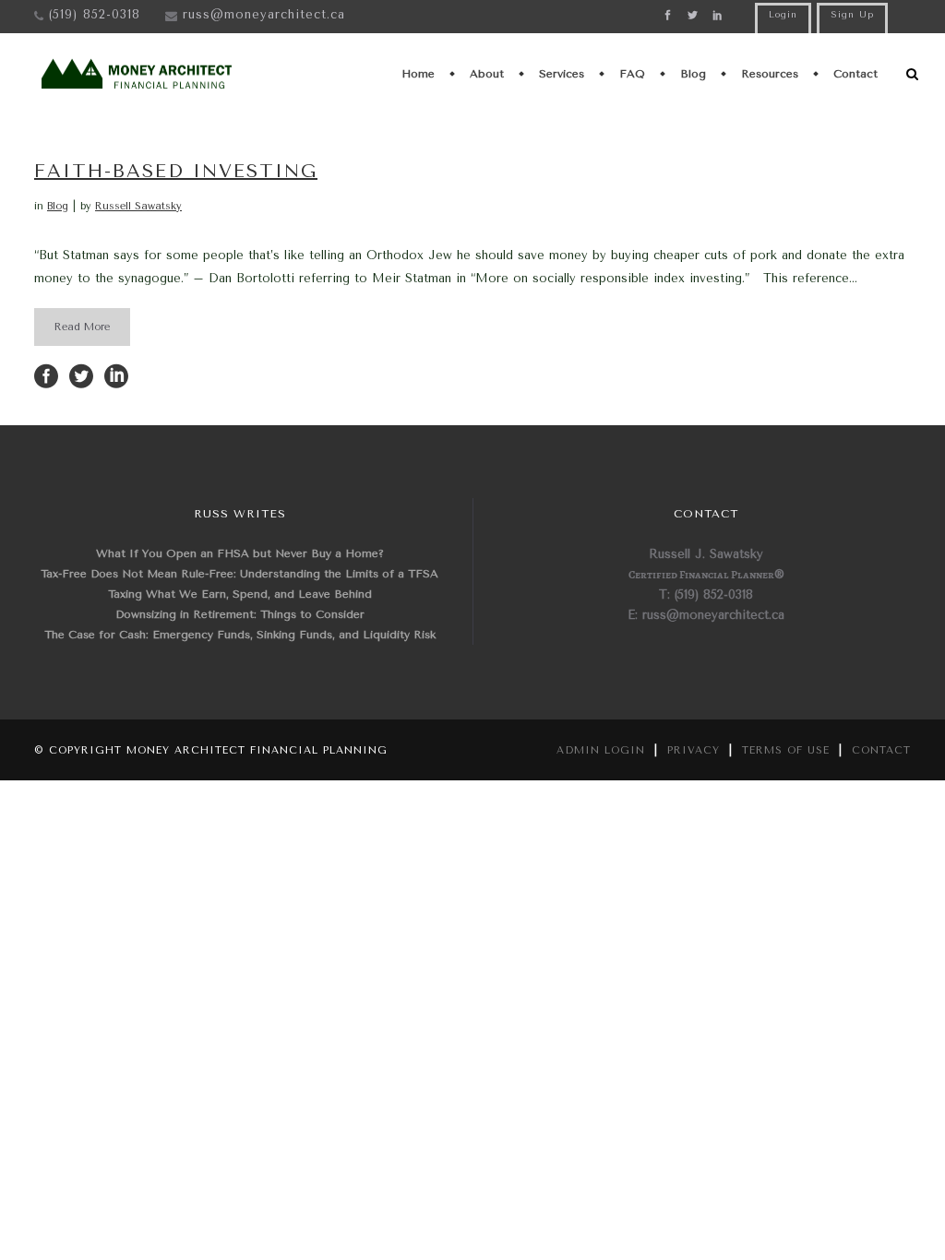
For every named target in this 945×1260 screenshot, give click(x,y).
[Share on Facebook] (46, 375)
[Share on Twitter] (81, 375)
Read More (82, 327)
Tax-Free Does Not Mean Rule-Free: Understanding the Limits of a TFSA (239, 573)
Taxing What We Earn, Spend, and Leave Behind (240, 594)
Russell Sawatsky (138, 206)
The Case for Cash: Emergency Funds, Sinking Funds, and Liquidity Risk (240, 634)
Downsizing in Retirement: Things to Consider (240, 614)
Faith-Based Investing (175, 171)
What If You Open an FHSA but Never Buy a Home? (240, 553)
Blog (57, 206)
